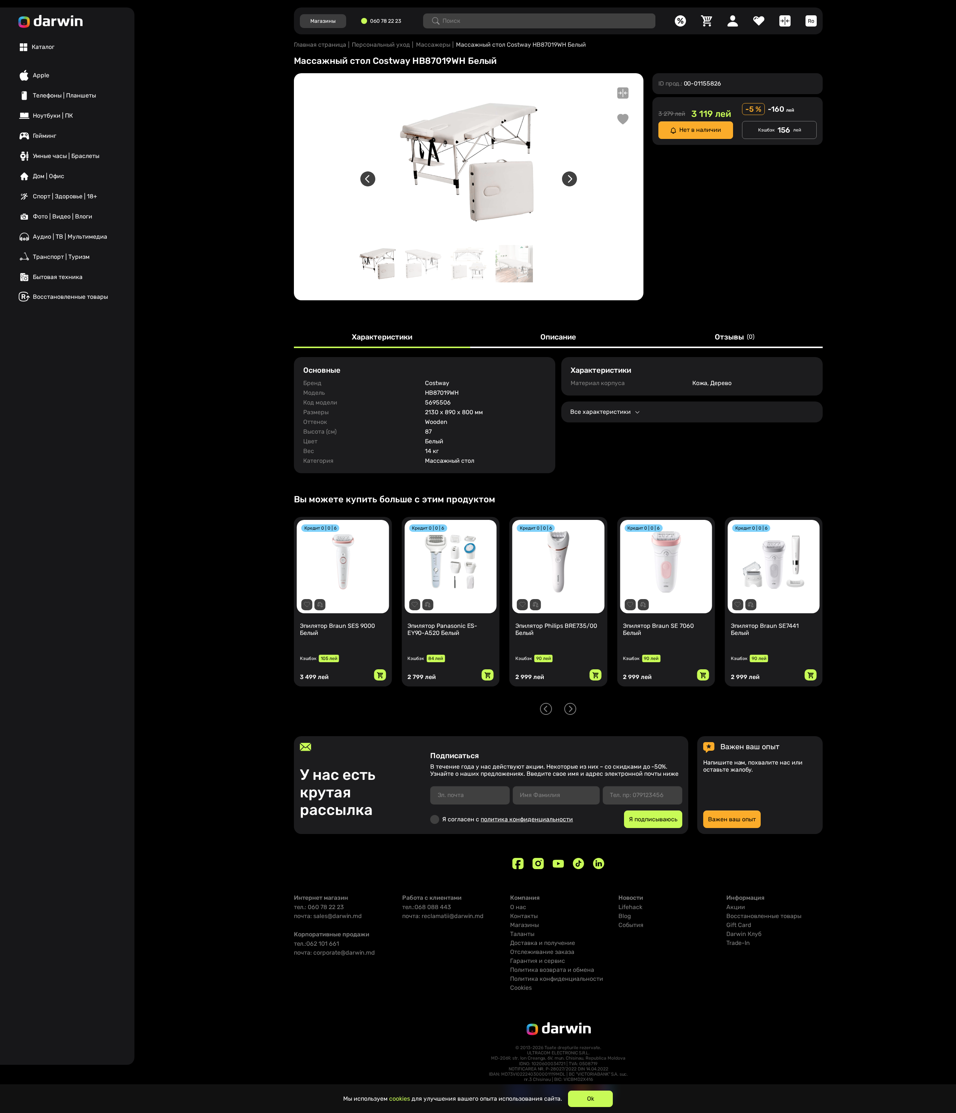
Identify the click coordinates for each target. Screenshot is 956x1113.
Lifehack (630, 907)
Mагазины (323, 21)
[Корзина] (706, 21)
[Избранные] (758, 21)
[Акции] (680, 21)
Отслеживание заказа (542, 951)
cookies (399, 1098)
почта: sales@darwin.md (328, 916)
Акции (735, 907)
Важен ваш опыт (732, 819)
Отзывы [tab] (734, 337)
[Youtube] (558, 863)
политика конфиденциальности (527, 819)
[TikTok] (578, 863)
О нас (518, 907)
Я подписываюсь (653, 819)
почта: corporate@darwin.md (334, 952)
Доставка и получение (542, 942)
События (630, 924)
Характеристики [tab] (382, 337)
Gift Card (738, 924)
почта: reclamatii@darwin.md (443, 916)
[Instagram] (538, 863)
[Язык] (811, 21)
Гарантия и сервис (537, 960)
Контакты (524, 916)
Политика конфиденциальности (556, 978)
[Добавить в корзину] (380, 674)
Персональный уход (381, 44)
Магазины (524, 924)
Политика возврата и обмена (552, 969)
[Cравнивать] (785, 21)
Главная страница (320, 44)
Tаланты (522, 933)
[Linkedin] (598, 863)
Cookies (521, 987)
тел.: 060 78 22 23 (319, 907)
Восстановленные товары (763, 916)
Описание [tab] (558, 337)
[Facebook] (518, 863)
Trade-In (738, 942)
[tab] (37, 47)
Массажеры (433, 44)
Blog (624, 916)
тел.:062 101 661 (316, 943)
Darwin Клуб (743, 933)
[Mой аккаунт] (732, 21)
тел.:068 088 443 (426, 907)
